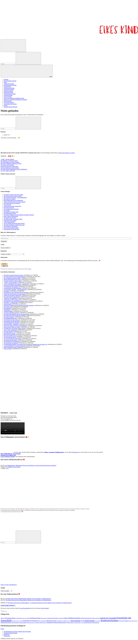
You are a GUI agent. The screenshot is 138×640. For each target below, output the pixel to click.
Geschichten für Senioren (10, 104)
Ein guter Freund (8, 331)
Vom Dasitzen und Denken (10, 226)
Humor (69, 620)
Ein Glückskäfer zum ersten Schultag (10, 162)
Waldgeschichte (42, 622)
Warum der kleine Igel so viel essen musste (14, 202)
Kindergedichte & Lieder (10, 85)
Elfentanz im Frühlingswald (8, 455)
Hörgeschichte (75, 620)
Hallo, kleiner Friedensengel (11, 216)
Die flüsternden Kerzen (10, 332)
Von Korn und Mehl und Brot (11, 312)
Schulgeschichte (134, 620)
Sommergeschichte (6, 622)
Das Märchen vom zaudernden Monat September (16, 292)
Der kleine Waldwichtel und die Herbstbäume (15, 325)
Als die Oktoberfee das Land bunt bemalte (14, 345)
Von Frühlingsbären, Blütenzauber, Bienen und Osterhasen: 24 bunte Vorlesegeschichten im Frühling (30, 465)
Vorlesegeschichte (31, 622)
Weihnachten (50, 622)
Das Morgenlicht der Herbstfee (11, 322)
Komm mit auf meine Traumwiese (12, 206)
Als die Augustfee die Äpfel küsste (12, 338)
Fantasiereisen (7, 86)
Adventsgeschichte (10, 618)
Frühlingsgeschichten (9, 88)
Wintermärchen (95, 622)
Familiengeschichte (35, 618)
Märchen (126, 620)
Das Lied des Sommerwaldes (11, 227)
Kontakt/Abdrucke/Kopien (10, 107)
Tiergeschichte (15, 622)
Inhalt (5, 82)
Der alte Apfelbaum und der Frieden (10, 168)
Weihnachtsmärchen (70, 622)
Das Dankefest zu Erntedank (11, 343)
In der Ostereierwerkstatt (7, 456)
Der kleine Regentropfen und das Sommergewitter (16, 314)
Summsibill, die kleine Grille (11, 212)
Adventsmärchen (19, 618)
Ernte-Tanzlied (7, 304)
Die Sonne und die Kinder (7, 165)
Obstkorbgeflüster (8, 311)
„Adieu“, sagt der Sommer (7, 159)
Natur (130, 620)
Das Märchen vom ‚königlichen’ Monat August (16, 301)
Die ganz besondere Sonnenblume (12, 285)
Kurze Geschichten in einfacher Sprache (14, 98)
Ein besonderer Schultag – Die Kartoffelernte (15, 197)
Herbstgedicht (43, 620)
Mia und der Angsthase (9, 199)
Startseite (6, 79)
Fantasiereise (44, 618)
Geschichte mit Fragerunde (17, 620)
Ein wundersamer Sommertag (11, 209)
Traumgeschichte (23, 622)
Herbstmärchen (60, 620)
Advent (2, 618)
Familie (27, 618)
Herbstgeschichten (8, 91)
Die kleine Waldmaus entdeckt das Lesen (11, 163)
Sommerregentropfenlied (10, 220)
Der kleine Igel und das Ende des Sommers (15, 315)
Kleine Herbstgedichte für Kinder (12, 279)
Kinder (82, 620)
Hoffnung (65, 620)
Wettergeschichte (77, 622)
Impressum (6, 634)
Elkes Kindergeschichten (10, 81)
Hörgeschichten (8, 101)
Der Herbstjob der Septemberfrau (12, 341)
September (6, 291)
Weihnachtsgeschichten (10, 94)
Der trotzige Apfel (8, 307)
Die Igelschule (7, 204)
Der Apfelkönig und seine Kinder (12, 278)
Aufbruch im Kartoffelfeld (10, 298)
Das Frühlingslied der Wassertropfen (11, 453)
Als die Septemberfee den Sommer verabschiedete (16, 283)
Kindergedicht (89, 621)
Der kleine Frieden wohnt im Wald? (13, 196)
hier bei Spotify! (45, 608)
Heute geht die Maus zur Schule (67, 152)
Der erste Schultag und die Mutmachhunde (14, 276)
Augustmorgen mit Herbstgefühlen (12, 288)
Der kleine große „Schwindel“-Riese (13, 219)
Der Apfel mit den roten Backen (12, 203)
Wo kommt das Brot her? (10, 217)
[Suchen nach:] (8, 63)
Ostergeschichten (8, 95)
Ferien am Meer (8, 348)
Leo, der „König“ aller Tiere (8, 170)
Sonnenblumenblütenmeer (10, 318)
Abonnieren (3, 241)
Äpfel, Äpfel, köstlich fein (10, 330)
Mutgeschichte (121, 620)
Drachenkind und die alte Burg (11, 229)
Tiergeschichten (8, 96)
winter (82, 622)
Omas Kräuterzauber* (9, 222)
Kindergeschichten (109, 620)
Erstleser (24, 618)
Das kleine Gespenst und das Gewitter (13, 194)
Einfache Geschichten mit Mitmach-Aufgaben (15, 99)
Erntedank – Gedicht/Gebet (11, 302)
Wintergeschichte (88, 622)
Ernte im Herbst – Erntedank (11, 324)
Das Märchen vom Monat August (9, 160)
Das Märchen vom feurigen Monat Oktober (15, 328)
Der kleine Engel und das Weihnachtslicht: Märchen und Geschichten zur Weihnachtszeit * (28, 598)
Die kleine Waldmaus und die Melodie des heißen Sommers (19, 214)
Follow (2, 629)
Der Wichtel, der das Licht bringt (12, 320)
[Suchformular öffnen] (13, 45)
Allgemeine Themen (9, 83)
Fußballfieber (7, 309)
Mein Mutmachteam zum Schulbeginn (13, 200)
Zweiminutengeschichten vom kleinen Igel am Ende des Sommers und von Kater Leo (25, 344)
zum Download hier (26, 608)
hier (30, 268)
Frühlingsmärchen (95, 618)
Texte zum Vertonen (9, 102)
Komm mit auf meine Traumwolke (9, 166)
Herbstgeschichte (51, 620)
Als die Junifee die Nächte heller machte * (14, 223)
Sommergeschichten (9, 89)
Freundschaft (60, 618)
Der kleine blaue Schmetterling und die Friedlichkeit (14, 169)
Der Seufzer (7, 210)
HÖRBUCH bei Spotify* (14, 467)
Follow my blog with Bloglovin (9, 584)
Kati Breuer (75, 452)
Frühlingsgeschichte (74, 618)
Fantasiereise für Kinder (52, 618)
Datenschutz (7, 636)
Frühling (65, 618)
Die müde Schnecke (9, 207)
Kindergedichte (97, 620)
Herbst (39, 620)
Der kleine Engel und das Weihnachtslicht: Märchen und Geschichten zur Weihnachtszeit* (28, 600)
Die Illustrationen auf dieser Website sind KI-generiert (17, 631)
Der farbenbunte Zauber (10, 213)
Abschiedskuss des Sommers (11, 286)
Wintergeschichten (8, 92)
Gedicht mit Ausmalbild (108, 618)
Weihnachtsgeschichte (59, 622)
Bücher (6, 105)
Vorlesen (37, 622)
